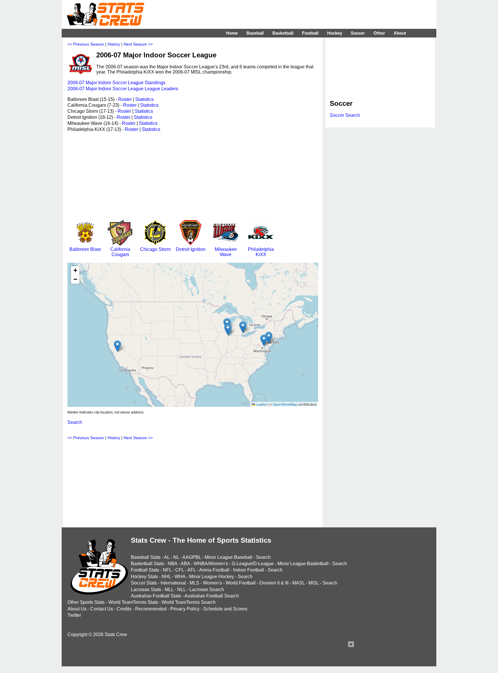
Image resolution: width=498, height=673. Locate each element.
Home (232, 33)
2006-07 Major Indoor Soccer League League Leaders (122, 88)
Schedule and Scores (225, 608)
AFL (191, 569)
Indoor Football (248, 569)
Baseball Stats (146, 557)
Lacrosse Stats (146, 589)
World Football (241, 582)
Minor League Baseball (228, 557)
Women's (212, 582)
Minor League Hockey (211, 576)
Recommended (151, 608)
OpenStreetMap (285, 404)
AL (166, 557)
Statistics (144, 99)
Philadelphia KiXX (261, 252)
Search (74, 422)
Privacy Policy (184, 608)
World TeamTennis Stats (133, 602)
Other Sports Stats (86, 602)
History (113, 44)
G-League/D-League (253, 563)
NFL (167, 569)
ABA (185, 563)
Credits (124, 608)
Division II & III (273, 582)
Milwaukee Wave (226, 252)
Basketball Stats (147, 563)
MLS (194, 582)
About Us (76, 608)
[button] (117, 346)
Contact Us (101, 608)
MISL (313, 582)
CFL (179, 569)
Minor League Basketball (303, 563)
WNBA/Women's (211, 563)
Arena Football (214, 569)
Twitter (74, 615)
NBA (172, 563)
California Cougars (120, 252)
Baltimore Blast (85, 249)
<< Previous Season (85, 44)
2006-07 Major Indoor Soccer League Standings (116, 82)
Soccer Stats (144, 582)
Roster (125, 99)
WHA (180, 576)
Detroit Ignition (190, 249)
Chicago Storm (155, 249)
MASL (298, 582)
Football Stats (145, 569)
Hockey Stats (144, 576)
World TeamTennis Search (189, 602)
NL (176, 557)
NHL (166, 576)
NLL (181, 589)
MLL (169, 589)
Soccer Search (345, 115)
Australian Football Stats (156, 595)
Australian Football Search (211, 595)
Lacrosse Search (206, 589)
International (173, 582)
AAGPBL (191, 557)
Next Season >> (138, 44)
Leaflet (261, 404)
